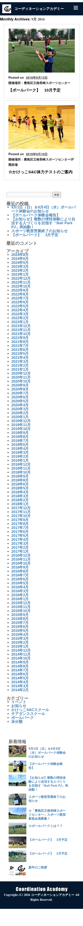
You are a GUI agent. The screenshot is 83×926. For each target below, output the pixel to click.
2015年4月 (20, 635)
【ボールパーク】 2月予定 (48, 853)
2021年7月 (20, 346)
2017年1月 (20, 551)
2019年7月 (20, 441)
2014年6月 (20, 674)
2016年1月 (20, 599)
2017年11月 (21, 512)
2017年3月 (20, 543)
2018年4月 (20, 492)
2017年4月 (20, 540)
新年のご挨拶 (38, 867)
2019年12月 (21, 421)
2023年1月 (20, 274)
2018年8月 (20, 480)
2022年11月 (21, 282)
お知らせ (18, 706)
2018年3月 (20, 496)
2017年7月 (20, 528)
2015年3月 (20, 638)
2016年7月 (20, 575)
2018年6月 (20, 484)
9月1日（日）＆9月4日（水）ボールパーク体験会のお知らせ (43, 209)
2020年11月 (21, 377)
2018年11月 (21, 468)
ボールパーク (22, 718)
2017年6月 (20, 532)
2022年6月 (20, 302)
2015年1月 (20, 646)
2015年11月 (21, 607)
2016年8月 (20, 571)
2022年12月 (21, 278)
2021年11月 (21, 330)
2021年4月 (20, 357)
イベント (18, 702)
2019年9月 (20, 433)
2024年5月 (20, 263)
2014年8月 (20, 666)
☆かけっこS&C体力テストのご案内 (40, 172)
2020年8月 (20, 389)
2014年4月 (20, 682)
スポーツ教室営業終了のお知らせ (39, 231)
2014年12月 (21, 650)
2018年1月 (20, 504)
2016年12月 (21, 555)
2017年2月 (20, 547)
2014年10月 (21, 658)
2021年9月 (20, 338)
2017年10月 (21, 516)
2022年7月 (20, 298)
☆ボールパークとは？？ (46, 826)
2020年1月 (20, 417)
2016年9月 (20, 567)
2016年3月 (20, 591)
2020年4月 (20, 405)
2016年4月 (20, 587)
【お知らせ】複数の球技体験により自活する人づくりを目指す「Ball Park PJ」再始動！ (43, 223)
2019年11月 (21, 425)
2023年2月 (20, 270)
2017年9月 (20, 520)
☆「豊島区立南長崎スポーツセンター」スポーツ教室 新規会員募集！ (47, 814)
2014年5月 (20, 678)
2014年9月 (20, 662)
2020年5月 (20, 401)
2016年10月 (21, 563)
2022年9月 (20, 290)
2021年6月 (20, 350)
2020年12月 (21, 373)
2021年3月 (20, 361)
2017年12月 (21, 508)
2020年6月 (20, 397)
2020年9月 (20, 385)
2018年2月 (20, 500)
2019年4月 (20, 449)
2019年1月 (20, 460)
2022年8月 (20, 294)
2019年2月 (20, 456)
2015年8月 (20, 619)
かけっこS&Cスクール (30, 710)
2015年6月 (20, 627)
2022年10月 (21, 286)
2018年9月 (20, 476)
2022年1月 (20, 322)
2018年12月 (21, 464)
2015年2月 (20, 642)
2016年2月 (20, 595)
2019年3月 (20, 452)
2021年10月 (21, 334)
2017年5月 (20, 536)
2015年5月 (20, 631)
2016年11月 (21, 559)
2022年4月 (20, 310)
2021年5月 (20, 354)
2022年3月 (20, 314)
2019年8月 (20, 437)
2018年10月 (21, 472)
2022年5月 (20, 306)
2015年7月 (20, 623)
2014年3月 (20, 686)
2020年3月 (20, 409)
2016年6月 (20, 579)
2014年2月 (20, 690)
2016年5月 (20, 583)
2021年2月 (20, 365)
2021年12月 (21, 326)
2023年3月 (20, 266)
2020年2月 (20, 413)
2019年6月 (20, 445)
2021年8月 (20, 342)
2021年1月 (20, 369)
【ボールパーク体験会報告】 (35, 215)
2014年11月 (21, 654)
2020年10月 (21, 381)
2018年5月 (20, 488)
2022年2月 (20, 318)
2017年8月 (20, 524)
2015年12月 (21, 603)
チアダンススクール (28, 714)
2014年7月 (20, 670)
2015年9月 (20, 615)
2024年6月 (20, 259)
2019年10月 (21, 429)
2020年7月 (20, 393)
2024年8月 (20, 255)
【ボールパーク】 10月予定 (34, 90)
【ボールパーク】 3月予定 (34, 235)
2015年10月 (21, 611)
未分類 (17, 722)
